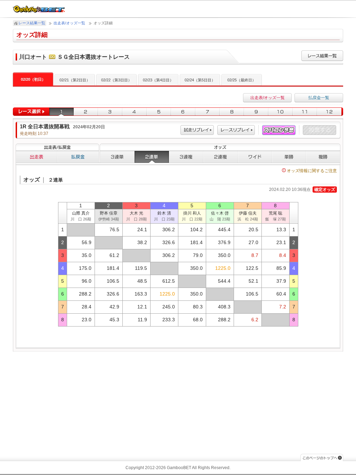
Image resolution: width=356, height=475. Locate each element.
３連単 (117, 157)
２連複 (220, 157)
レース (236, 130)
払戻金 (78, 157)
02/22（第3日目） (116, 80)
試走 (197, 130)
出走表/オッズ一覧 (69, 23)
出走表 (36, 157)
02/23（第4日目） (158, 80)
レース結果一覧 (31, 23)
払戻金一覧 (318, 97)
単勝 (289, 157)
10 (280, 111)
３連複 (186, 157)
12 (330, 111)
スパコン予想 (279, 130)
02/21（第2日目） (74, 80)
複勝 (323, 157)
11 (305, 111)
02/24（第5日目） (200, 80)
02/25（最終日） (241, 80)
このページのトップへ (321, 457)
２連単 (152, 157)
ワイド (255, 157)
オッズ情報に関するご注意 (312, 170)
